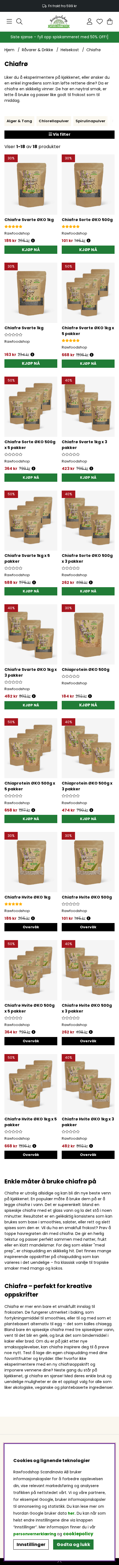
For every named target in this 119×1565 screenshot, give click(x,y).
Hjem (9, 50)
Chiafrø (93, 50)
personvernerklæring (34, 1534)
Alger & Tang (19, 121)
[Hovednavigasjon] (9, 21)
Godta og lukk (73, 1544)
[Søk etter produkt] (19, 21)
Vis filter (61, 134)
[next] (110, 121)
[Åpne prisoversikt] (33, 241)
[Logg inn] (89, 21)
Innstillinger (31, 1544)
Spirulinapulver (90, 121)
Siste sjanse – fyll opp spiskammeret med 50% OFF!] (59, 37)
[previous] (8, 121)
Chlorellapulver (54, 121)
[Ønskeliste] (99, 21)
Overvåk (31, 927)
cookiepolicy (78, 1534)
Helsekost (70, 50)
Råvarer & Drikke (37, 50)
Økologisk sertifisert (59, 6)
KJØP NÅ (88, 363)
